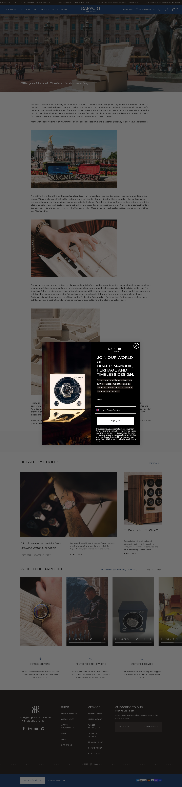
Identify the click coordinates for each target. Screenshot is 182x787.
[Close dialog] (136, 345)
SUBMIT (115, 421)
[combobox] (100, 410)
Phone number (101, 404)
